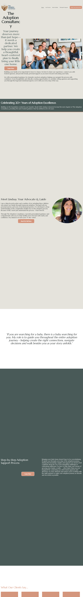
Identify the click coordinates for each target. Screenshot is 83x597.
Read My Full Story (26, 221)
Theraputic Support (64, 7)
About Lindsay (55, 7)
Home (42, 7)
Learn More (10, 68)
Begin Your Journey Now (76, 7)
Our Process (48, 7)
